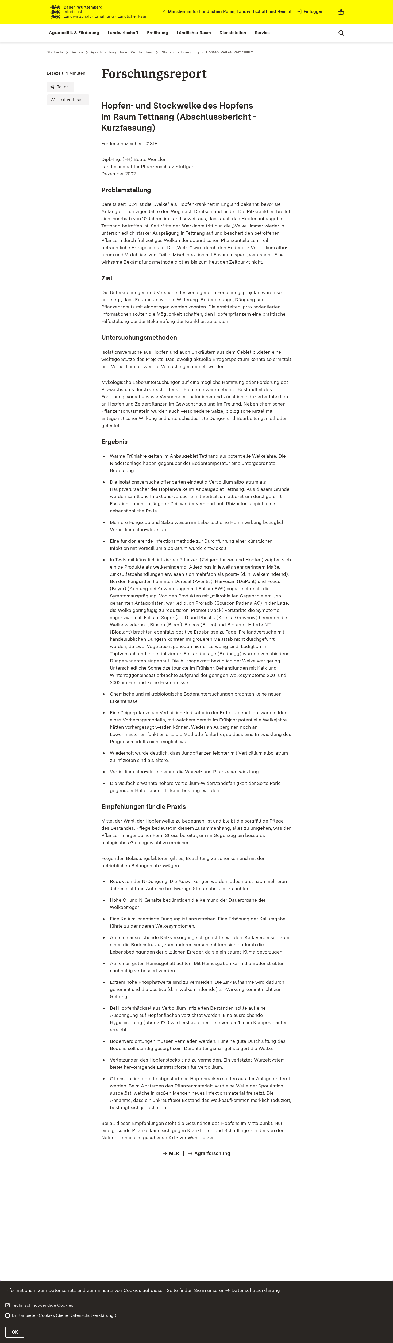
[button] (60, 87)
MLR (174, 1153)
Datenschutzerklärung (256, 1290)
